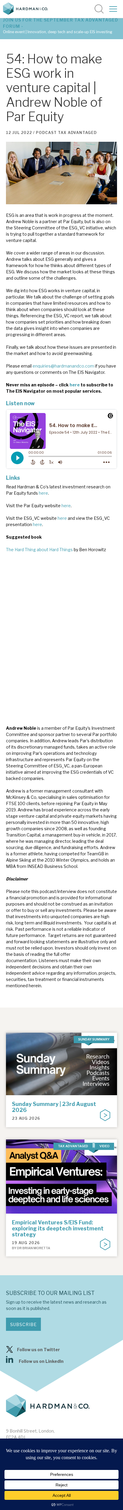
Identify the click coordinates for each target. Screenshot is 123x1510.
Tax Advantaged (77, 132)
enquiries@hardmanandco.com (63, 365)
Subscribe (23, 1324)
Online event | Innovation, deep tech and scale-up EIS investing (57, 32)
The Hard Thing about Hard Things (39, 549)
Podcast (46, 132)
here (75, 384)
